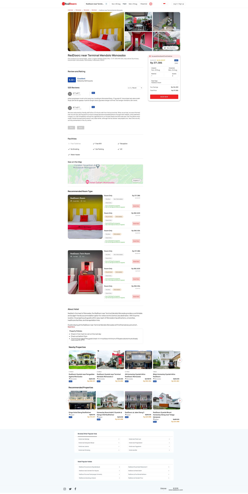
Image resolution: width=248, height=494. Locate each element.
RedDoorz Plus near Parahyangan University (90, 474)
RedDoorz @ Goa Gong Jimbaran (87, 478)
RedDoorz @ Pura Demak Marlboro (137, 474)
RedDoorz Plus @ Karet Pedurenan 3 (137, 467)
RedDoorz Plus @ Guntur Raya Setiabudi (89, 467)
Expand (136, 180)
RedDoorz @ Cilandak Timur (135, 478)
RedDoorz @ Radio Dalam (135, 470)
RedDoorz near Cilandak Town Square (89, 470)
